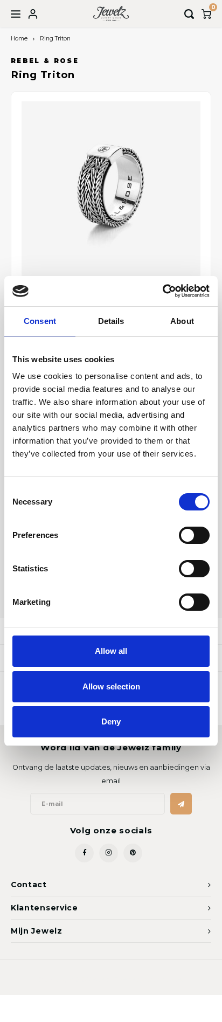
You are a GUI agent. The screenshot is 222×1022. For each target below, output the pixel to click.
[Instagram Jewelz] (108, 853)
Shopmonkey (164, 979)
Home (19, 38)
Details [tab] (111, 321)
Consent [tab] (40, 321)
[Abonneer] (181, 803)
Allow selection (111, 686)
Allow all (111, 650)
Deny (111, 721)
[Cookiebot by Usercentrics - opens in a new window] (162, 291)
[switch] (194, 535)
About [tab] (182, 321)
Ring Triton (55, 38)
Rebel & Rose (45, 61)
